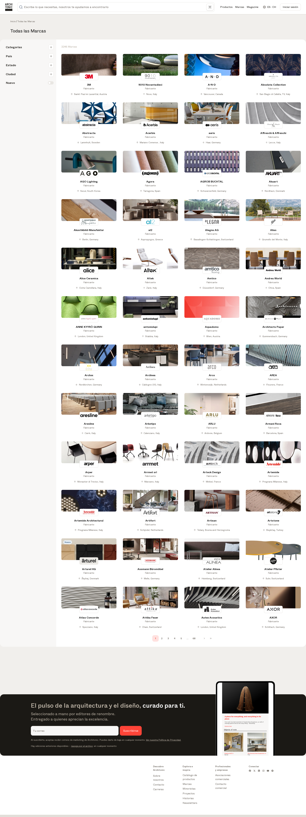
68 (194, 638)
